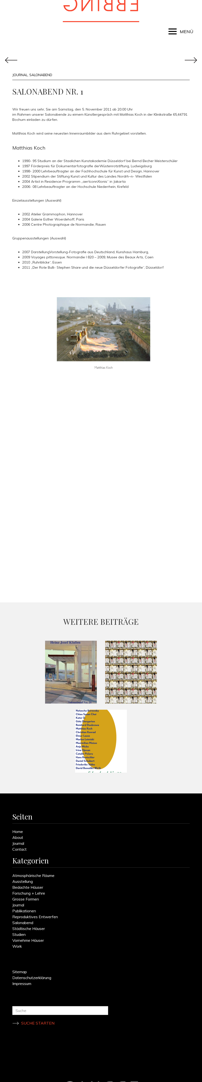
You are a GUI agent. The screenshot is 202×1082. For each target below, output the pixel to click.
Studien (19, 934)
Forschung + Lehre (28, 893)
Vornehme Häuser (28, 940)
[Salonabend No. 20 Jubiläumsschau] (101, 741)
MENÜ (186, 31)
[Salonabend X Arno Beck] (131, 672)
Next (11, 60)
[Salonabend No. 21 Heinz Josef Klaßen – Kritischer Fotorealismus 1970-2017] (71, 672)
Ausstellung (22, 881)
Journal (20, 75)
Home (17, 831)
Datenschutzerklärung (31, 977)
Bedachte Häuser (27, 887)
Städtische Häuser (28, 928)
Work (17, 946)
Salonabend (40, 75)
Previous (191, 60)
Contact (19, 849)
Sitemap (19, 971)
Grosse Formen (25, 899)
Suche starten (37, 1023)
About (17, 837)
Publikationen (24, 910)
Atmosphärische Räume (33, 875)
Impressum (21, 983)
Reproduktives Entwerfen (35, 916)
